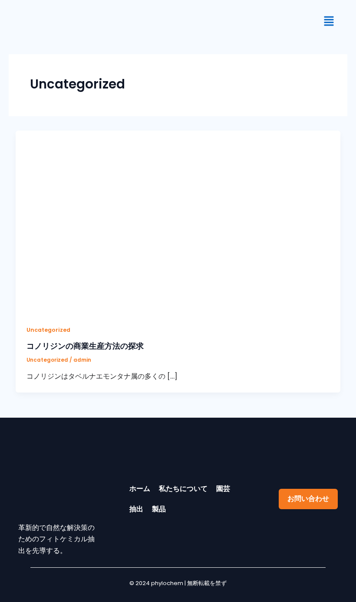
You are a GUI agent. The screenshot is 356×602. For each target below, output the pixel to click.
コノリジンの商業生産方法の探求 (85, 345)
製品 (159, 509)
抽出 (136, 509)
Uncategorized (48, 330)
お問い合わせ (308, 499)
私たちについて (183, 489)
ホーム (139, 489)
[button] (329, 21)
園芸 (223, 489)
